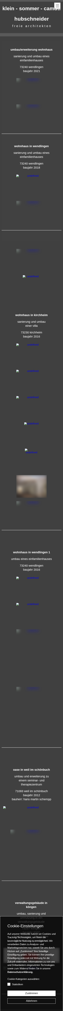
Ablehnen (31, 1000)
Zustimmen (31, 993)
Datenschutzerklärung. (20, 972)
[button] (57, 6)
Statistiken (17, 984)
